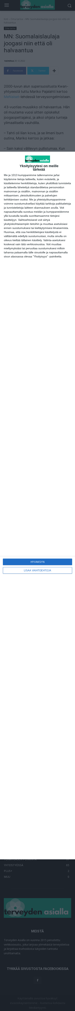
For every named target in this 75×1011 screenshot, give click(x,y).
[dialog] (37, 505)
